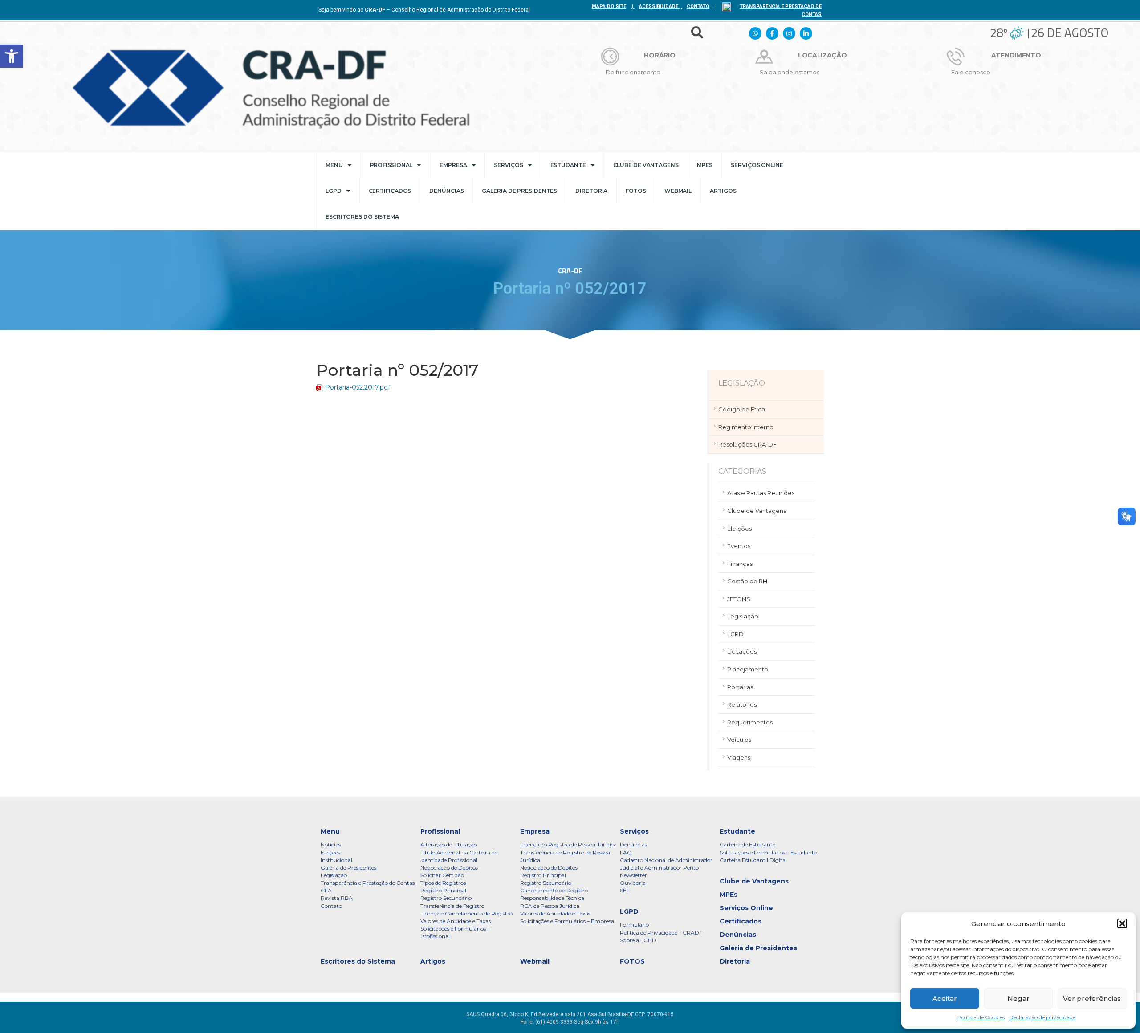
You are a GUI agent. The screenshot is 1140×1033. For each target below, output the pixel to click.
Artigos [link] (723, 190)
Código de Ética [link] (741, 409)
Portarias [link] (740, 687)
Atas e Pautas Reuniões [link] (760, 492)
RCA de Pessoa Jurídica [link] (549, 906)
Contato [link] (331, 906)
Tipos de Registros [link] (443, 882)
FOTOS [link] (636, 190)
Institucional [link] (336, 860)
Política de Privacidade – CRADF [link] (661, 932)
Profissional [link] (391, 165)
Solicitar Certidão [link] (442, 875)
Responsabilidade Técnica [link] (552, 898)
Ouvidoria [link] (633, 882)
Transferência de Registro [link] (452, 906)
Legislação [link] (742, 616)
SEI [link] (624, 890)
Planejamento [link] (747, 669)
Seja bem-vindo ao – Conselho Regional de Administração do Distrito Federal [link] (424, 10)
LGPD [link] (334, 190)
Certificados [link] (390, 190)
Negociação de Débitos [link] (449, 867)
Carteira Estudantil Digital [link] (753, 860)
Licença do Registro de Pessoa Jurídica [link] (568, 844)
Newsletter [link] (633, 875)
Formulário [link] (634, 924)
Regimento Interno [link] (746, 427)
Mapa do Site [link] (609, 6)
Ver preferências (1092, 998)
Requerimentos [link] (750, 722)
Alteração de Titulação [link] (448, 844)
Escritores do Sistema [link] (362, 216)
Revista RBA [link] (337, 898)
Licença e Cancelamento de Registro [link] (466, 913)
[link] (11, 56)
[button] (1122, 923)
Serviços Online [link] (757, 165)
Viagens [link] (738, 757)
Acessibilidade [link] (658, 6)
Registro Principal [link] (443, 890)
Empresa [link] (453, 165)
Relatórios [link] (742, 704)
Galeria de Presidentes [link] (519, 190)
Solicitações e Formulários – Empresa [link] (567, 921)
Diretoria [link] (591, 190)
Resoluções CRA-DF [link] (747, 444)
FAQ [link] (626, 852)
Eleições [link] (739, 528)
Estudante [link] (568, 165)
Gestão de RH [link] (747, 581)
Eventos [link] (738, 545)
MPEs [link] (705, 165)
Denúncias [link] (446, 190)
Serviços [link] (508, 165)
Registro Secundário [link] (446, 898)
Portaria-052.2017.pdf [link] (357, 387)
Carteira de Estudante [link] (747, 844)
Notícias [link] (331, 844)
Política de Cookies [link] (981, 1017)
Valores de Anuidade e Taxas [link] (455, 921)
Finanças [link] (740, 563)
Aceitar (944, 998)
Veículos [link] (739, 739)
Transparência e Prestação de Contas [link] (368, 882)
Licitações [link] (742, 651)
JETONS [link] (738, 598)
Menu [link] (334, 165)
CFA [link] (326, 890)
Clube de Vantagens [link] (646, 165)
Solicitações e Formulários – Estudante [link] (768, 852)
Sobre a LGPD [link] (638, 940)
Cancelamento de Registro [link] (554, 890)
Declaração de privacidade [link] (1042, 1017)
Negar (1018, 998)
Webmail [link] (678, 190)
